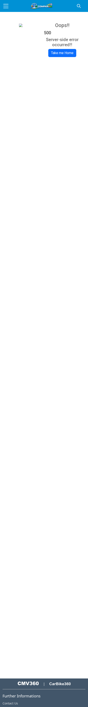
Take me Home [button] (62, 53)
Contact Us (10, 703)
